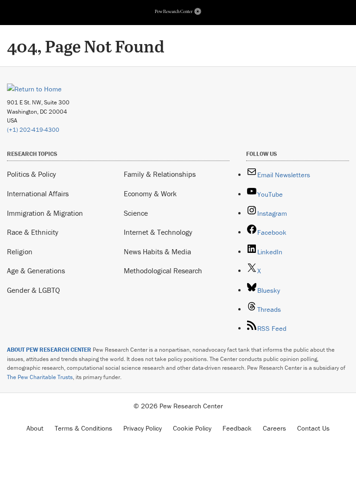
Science (136, 213)
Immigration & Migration (45, 213)
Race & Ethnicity (32, 232)
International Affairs (38, 193)
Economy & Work (150, 193)
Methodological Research (163, 270)
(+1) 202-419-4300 (33, 130)
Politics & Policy (31, 174)
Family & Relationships (160, 174)
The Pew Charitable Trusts (40, 377)
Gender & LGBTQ (33, 290)
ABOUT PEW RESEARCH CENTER (49, 350)
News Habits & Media (157, 251)
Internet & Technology (158, 232)
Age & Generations (36, 270)
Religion (19, 251)
